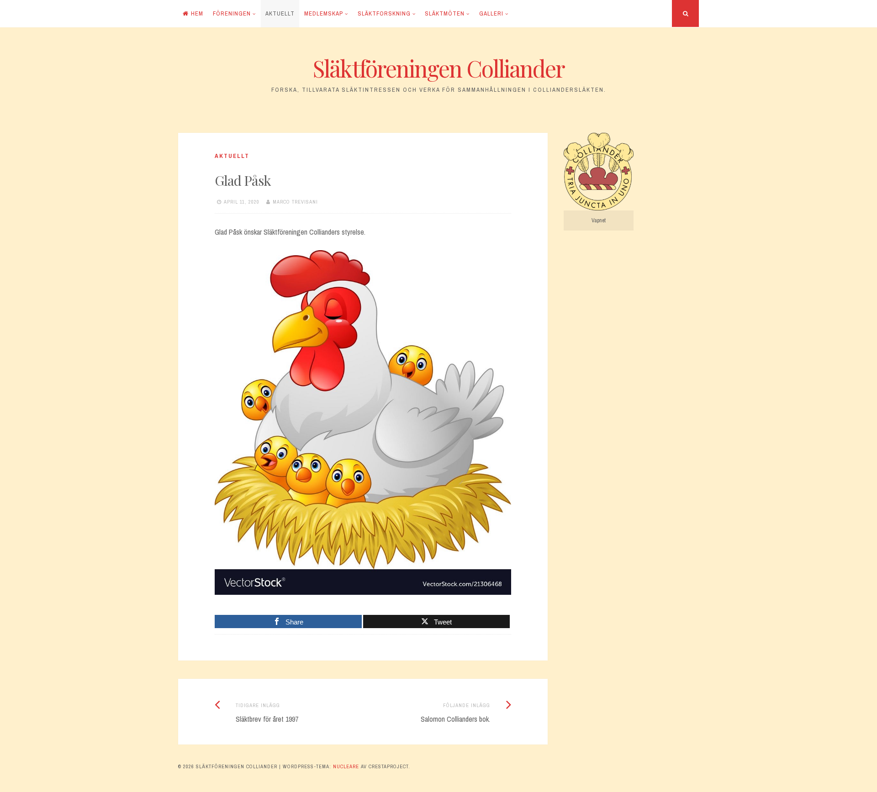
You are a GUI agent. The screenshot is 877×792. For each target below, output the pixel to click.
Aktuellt (280, 13)
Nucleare (346, 766)
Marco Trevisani (295, 202)
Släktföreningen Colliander (439, 68)
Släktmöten (445, 13)
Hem (197, 13)
